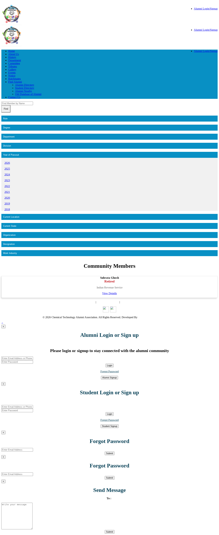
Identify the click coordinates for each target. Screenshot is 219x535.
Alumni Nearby (23, 91)
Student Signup (109, 426)
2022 (7, 186)
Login (109, 365)
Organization (9, 235)
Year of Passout (11, 155)
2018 (7, 209)
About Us (13, 54)
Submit (109, 453)
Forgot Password (109, 371)
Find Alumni (15, 81)
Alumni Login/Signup (206, 8)
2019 (7, 203)
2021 (7, 191)
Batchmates (14, 78)
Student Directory (24, 88)
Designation (9, 244)
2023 (7, 180)
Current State (9, 226)
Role (5, 118)
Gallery (12, 69)
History (12, 57)
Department (14, 60)
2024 (7, 174)
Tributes (12, 66)
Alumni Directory (24, 84)
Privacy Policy (128, 302)
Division (7, 145)
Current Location (11, 217)
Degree (6, 127)
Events (12, 72)
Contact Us (14, 97)
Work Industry (10, 253)
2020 (7, 197)
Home (11, 51)
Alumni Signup (109, 377)
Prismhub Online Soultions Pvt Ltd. (157, 317)
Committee (14, 63)
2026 (7, 162)
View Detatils (109, 293)
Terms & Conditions (108, 302)
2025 (7, 168)
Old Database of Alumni (28, 94)
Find (6, 109)
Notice (11, 75)
